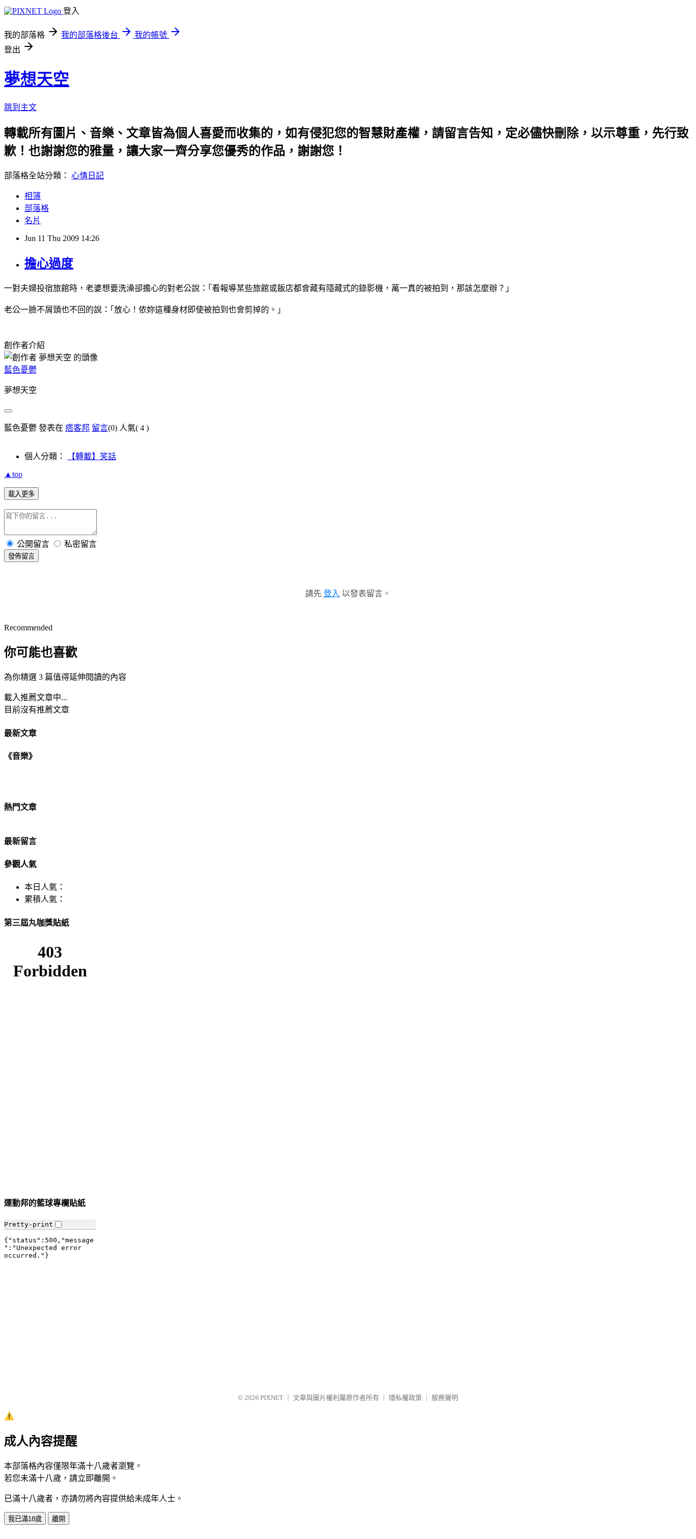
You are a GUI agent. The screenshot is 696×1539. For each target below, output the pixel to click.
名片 (32, 220)
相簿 (32, 196)
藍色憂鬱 (20, 369)
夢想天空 (36, 79)
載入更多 (21, 494)
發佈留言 (21, 556)
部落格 (36, 208)
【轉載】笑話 (91, 456)
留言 (100, 427)
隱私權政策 (405, 1397)
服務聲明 (445, 1397)
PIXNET (271, 1397)
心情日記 (87, 175)
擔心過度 (48, 263)
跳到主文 (20, 107)
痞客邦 (77, 427)
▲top (13, 474)
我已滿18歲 (25, 1519)
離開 (58, 1519)
